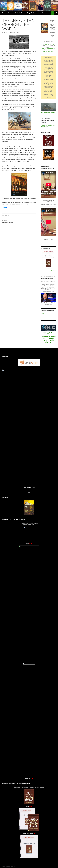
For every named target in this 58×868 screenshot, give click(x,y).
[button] (3, 507)
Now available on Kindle (48, 270)
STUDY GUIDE (29, 778)
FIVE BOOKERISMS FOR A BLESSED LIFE (12, 216)
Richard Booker (15, 32)
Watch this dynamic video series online (48, 112)
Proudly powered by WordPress (8, 866)
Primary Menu (56, 13)
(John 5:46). (48, 50)
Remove (43, 316)
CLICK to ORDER (27, 487)
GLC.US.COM (48, 333)
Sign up (42, 313)
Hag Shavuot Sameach (7, 221)
